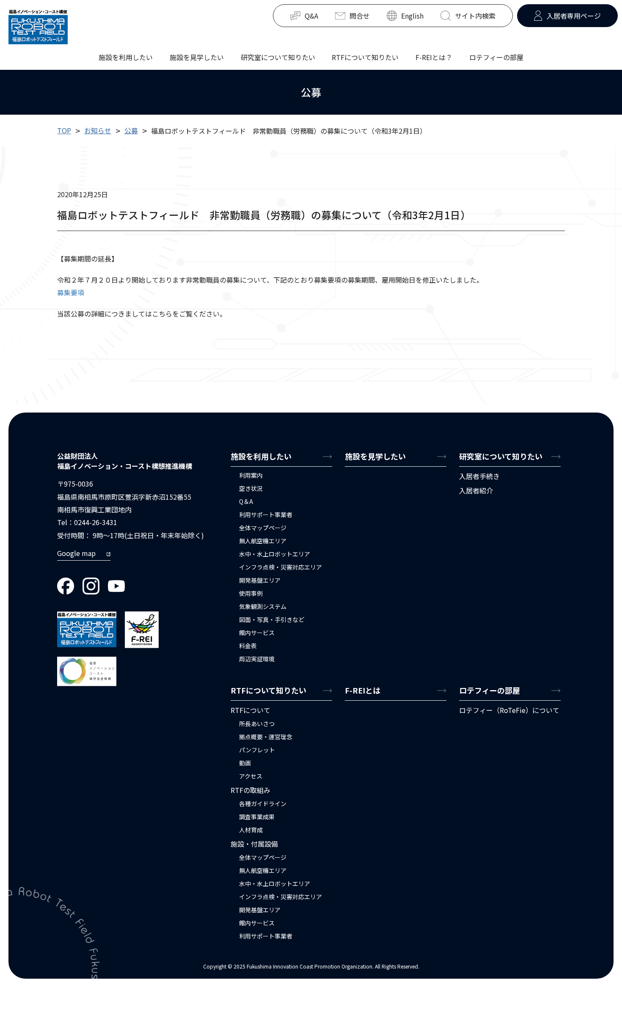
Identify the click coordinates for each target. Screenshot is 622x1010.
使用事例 (251, 593)
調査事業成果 (257, 816)
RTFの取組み (250, 790)
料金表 (248, 645)
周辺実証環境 (257, 659)
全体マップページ (262, 527)
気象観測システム (262, 606)
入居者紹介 (476, 490)
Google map (76, 553)
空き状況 (251, 488)
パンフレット (257, 750)
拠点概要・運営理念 (265, 736)
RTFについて (250, 710)
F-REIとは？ (434, 56)
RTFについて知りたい (365, 56)
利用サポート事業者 (265, 514)
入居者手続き (479, 476)
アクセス (250, 776)
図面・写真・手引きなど (271, 619)
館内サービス (257, 632)
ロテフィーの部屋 (496, 56)
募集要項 (70, 292)
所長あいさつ (257, 723)
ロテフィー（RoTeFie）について (509, 710)
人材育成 (251, 830)
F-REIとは (362, 690)
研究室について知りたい (278, 56)
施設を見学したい (197, 56)
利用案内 (251, 475)
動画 (245, 763)
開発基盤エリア (260, 580)
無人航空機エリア (262, 541)
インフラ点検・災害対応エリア (280, 567)
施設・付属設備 (254, 844)
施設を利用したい (126, 56)
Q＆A (246, 501)
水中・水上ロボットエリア (274, 554)
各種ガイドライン (262, 803)
